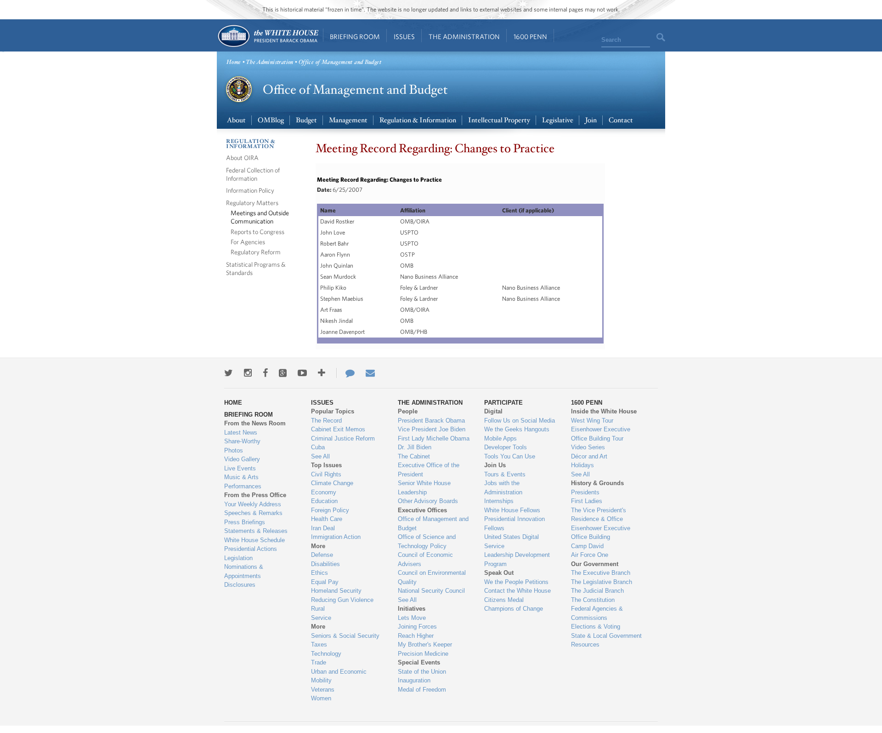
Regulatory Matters (252, 202)
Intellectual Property (499, 120)
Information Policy (250, 190)
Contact (621, 120)
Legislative (557, 120)
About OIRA (242, 157)
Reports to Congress (257, 231)
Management (348, 120)
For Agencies (248, 242)
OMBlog (271, 120)
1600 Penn (530, 36)
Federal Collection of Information (253, 174)
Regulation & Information (417, 120)
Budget (306, 120)
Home (267, 36)
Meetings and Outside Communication (260, 217)
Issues (404, 36)
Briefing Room (355, 36)
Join (591, 120)
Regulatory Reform (256, 252)
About (236, 120)
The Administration (464, 36)
